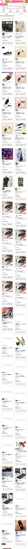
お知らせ (17, 10)
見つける (10, 10)
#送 (21, 351)
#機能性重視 (17, 534)
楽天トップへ (24, 4)
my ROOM (24, 10)
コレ (5, 68)
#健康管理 (17, 536)
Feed (3, 10)
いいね (10, 68)
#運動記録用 (23, 534)
